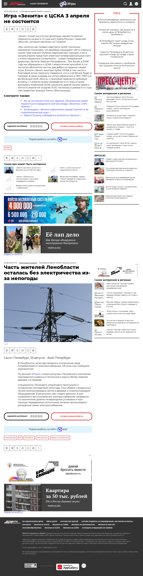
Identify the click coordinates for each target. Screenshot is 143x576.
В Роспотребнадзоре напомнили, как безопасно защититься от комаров (117, 21)
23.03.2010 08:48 (11, 11)
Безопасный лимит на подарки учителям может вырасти (119, 197)
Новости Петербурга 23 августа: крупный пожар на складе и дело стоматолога (117, 54)
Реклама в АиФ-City (106, 525)
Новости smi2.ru (13, 254)
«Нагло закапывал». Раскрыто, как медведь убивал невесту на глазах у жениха (122, 295)
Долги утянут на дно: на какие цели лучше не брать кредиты (121, 188)
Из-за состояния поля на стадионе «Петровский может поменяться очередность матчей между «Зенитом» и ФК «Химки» (54, 104)
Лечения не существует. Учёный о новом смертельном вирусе (121, 116)
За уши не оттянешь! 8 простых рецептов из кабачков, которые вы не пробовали (122, 322)
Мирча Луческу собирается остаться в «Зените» (52, 115)
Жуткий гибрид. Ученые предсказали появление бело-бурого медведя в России (122, 304)
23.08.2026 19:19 (10, 263)
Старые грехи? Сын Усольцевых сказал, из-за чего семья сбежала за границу (122, 136)
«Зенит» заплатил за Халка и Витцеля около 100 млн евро (28, 169)
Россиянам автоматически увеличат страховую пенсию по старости (121, 169)
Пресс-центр (51, 521)
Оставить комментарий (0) (71, 126)
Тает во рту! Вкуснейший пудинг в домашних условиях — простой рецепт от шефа (121, 127)
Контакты (26, 525)
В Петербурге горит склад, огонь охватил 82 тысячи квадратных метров (117, 43)
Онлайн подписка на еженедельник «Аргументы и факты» (107, 521)
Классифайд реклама (31, 528)
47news (36, 374)
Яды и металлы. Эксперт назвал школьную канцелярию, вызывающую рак (120, 286)
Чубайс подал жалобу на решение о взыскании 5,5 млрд (121, 160)
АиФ (6, 344)
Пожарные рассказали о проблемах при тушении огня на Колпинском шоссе (116, 65)
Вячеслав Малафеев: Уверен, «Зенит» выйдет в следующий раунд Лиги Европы (73, 179)
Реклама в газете (41, 525)
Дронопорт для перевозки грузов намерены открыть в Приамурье (120, 179)
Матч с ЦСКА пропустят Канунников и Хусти (70, 169)
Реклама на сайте (60, 525)
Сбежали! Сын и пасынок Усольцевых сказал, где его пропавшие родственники (122, 108)
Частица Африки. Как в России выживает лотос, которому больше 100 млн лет (121, 99)
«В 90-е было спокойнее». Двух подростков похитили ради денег (121, 312)
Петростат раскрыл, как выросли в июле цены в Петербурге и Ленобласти (117, 32)
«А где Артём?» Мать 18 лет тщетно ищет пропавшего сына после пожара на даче (121, 145)
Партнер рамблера (46, 566)
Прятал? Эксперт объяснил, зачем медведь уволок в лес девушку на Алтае (121, 332)
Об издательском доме (32, 521)
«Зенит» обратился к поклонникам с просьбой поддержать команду (27, 179)
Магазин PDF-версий (69, 521)
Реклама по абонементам (83, 525)
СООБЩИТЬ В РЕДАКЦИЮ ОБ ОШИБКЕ (97, 528)
